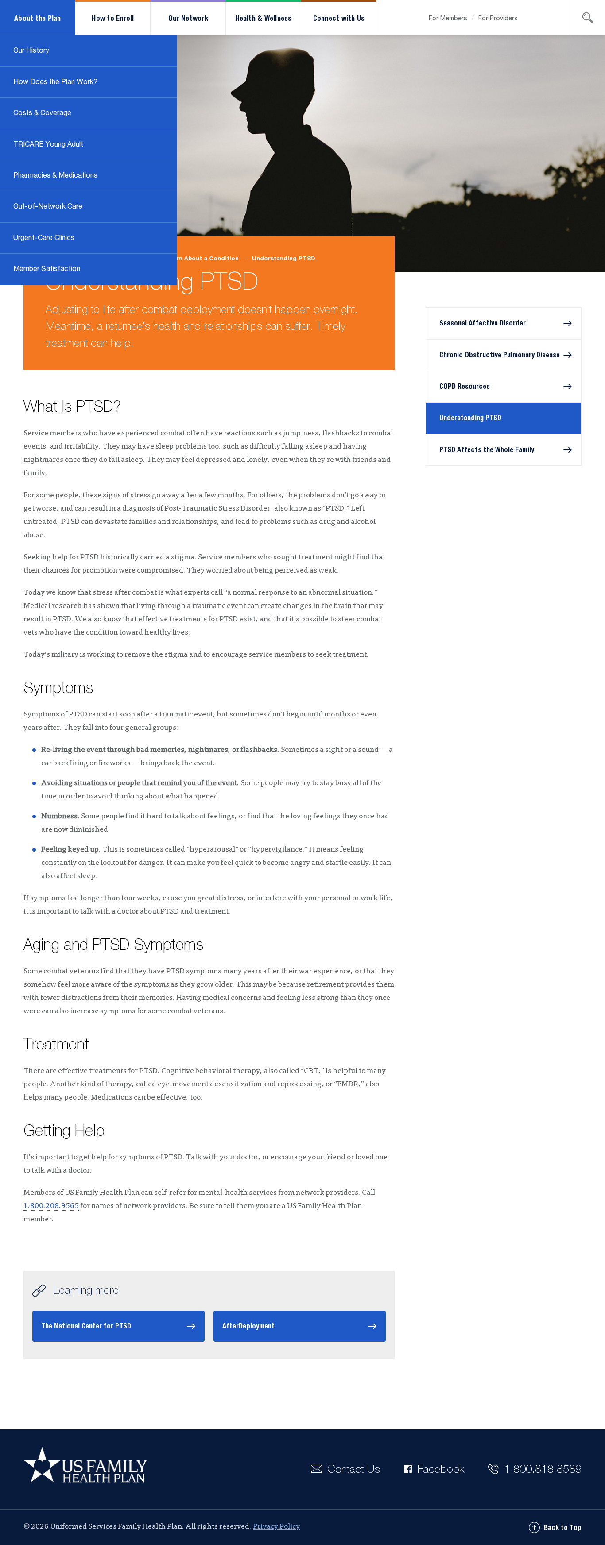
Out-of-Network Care (47, 206)
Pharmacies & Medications (55, 175)
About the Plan (37, 18)
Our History (31, 50)
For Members (448, 18)
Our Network (188, 18)
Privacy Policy (276, 1527)
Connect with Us (339, 18)
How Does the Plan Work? (55, 82)
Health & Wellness (263, 18)
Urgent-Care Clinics (43, 238)
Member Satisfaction (46, 269)
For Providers (498, 18)
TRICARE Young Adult (48, 144)
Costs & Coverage (42, 113)
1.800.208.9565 (51, 1206)
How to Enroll (113, 18)
